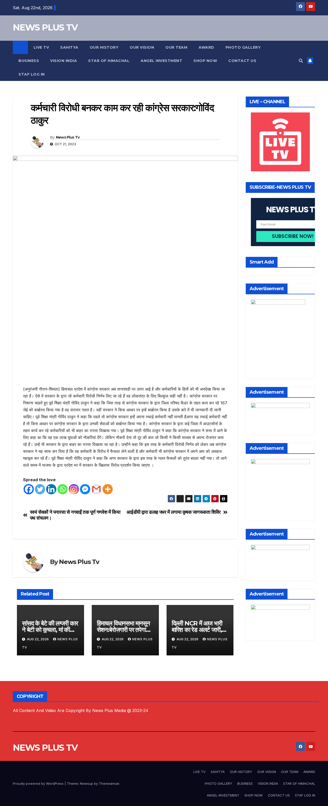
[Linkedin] (51, 489)
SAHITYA (69, 47)
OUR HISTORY (104, 47)
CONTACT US (242, 60)
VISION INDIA (63, 60)
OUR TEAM (176, 47)
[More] (107, 489)
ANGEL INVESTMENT (161, 60)
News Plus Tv (68, 137)
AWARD (206, 47)
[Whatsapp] (62, 489)
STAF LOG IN (31, 74)
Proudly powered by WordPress (39, 783)
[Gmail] (96, 489)
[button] (301, 60)
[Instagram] (74, 489)
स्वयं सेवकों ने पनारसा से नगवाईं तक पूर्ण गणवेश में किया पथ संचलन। (75, 515)
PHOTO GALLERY (243, 47)
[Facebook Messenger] (85, 489)
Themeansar (109, 783)
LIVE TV (41, 47)
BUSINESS (28, 60)
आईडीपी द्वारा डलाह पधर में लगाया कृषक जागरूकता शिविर (174, 512)
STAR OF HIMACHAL (108, 60)
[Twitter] (40, 489)
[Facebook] (29, 489)
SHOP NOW (205, 60)
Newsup (86, 783)
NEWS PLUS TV (45, 27)
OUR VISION (142, 47)
